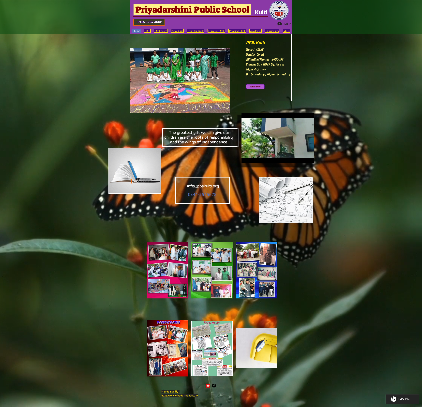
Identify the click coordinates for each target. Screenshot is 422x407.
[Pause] (246, 159)
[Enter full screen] (310, 159)
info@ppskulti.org (203, 186)
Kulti (261, 12)
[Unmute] (251, 159)
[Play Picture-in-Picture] (304, 159)
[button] (180, 80)
